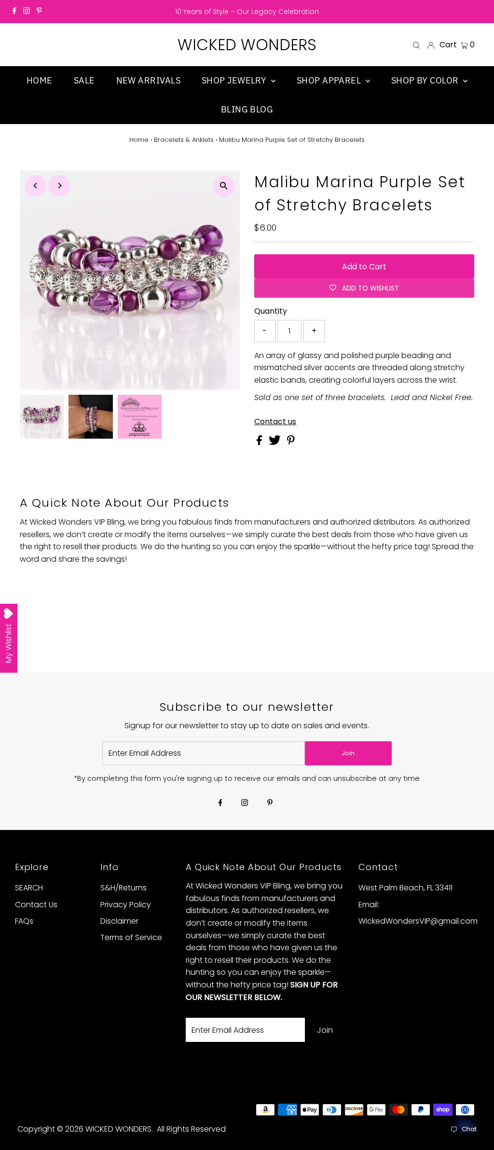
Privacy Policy (125, 904)
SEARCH (29, 887)
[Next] (59, 185)
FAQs (24, 921)
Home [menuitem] (40, 80)
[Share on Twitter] (276, 442)
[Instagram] (26, 11)
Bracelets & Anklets (184, 139)
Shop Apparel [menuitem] (330, 80)
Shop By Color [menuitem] (426, 80)
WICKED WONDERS (247, 44)
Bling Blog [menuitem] (247, 109)
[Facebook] (14, 11)
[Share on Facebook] (260, 442)
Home (139, 139)
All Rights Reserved (191, 1129)
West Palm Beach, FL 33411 (405, 887)
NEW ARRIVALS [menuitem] (148, 80)
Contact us (275, 422)
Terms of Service (131, 937)
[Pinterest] (39, 11)
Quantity (270, 311)
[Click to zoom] (224, 186)
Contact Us (36, 904)
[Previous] (35, 185)
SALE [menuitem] (84, 80)
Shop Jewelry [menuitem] (235, 80)
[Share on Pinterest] (291, 442)
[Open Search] (416, 45)
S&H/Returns (123, 887)
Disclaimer (119, 921)
